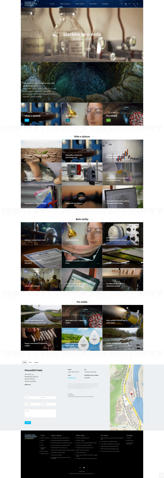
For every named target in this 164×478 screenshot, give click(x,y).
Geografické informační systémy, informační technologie (60, 458)
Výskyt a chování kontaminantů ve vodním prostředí (62, 450)
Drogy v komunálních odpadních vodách (110, 446)
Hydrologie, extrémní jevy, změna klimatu (60, 438)
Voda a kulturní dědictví (56, 455)
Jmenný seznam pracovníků (130, 443)
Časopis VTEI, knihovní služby (82, 450)
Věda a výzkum (65, 4)
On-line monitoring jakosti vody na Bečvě (110, 451)
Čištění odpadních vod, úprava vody (59, 447)
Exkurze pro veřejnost (81, 452)
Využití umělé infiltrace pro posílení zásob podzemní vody (112, 438)
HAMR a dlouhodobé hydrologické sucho (110, 448)
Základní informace (45, 438)
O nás (52, 4)
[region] (82, 82)
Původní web (82, 471)
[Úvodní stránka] (31, 3)
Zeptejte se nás (130, 440)
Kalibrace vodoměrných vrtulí (82, 438)
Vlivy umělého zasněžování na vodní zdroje (110, 444)
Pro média (93, 4)
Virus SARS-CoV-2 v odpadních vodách (109, 441)
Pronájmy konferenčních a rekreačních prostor (86, 458)
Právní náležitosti (44, 451)
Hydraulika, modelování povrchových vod (60, 440)
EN (134, 3)
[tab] (25, 362)
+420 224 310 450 (90, 372)
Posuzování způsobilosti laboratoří (84, 445)
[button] (82, 82)
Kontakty (105, 4)
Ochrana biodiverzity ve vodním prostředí (60, 445)
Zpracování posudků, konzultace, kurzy (84, 447)
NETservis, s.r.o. (91, 473)
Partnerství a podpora (43, 448)
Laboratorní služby (80, 440)
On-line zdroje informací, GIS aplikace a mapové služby (87, 455)
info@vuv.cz (72, 378)
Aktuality (43, 440)
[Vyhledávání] (137, 4)
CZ (129, 3)
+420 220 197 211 (73, 372)
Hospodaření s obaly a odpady (58, 452)
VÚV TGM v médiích (45, 453)
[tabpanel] (82, 397)
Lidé (41, 442)
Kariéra (42, 445)
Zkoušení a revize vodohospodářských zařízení (86, 442)
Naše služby (80, 4)
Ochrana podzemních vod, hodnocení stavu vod (61, 442)
